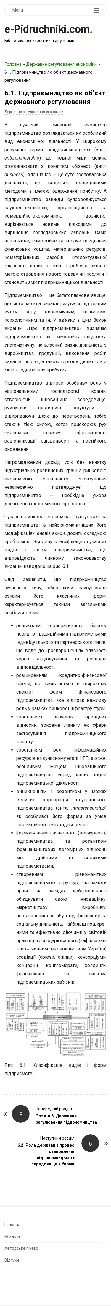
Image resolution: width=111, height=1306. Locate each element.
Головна (13, 64)
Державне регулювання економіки (61, 64)
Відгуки (11, 1260)
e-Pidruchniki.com (47, 29)
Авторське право (21, 1248)
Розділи (12, 1236)
